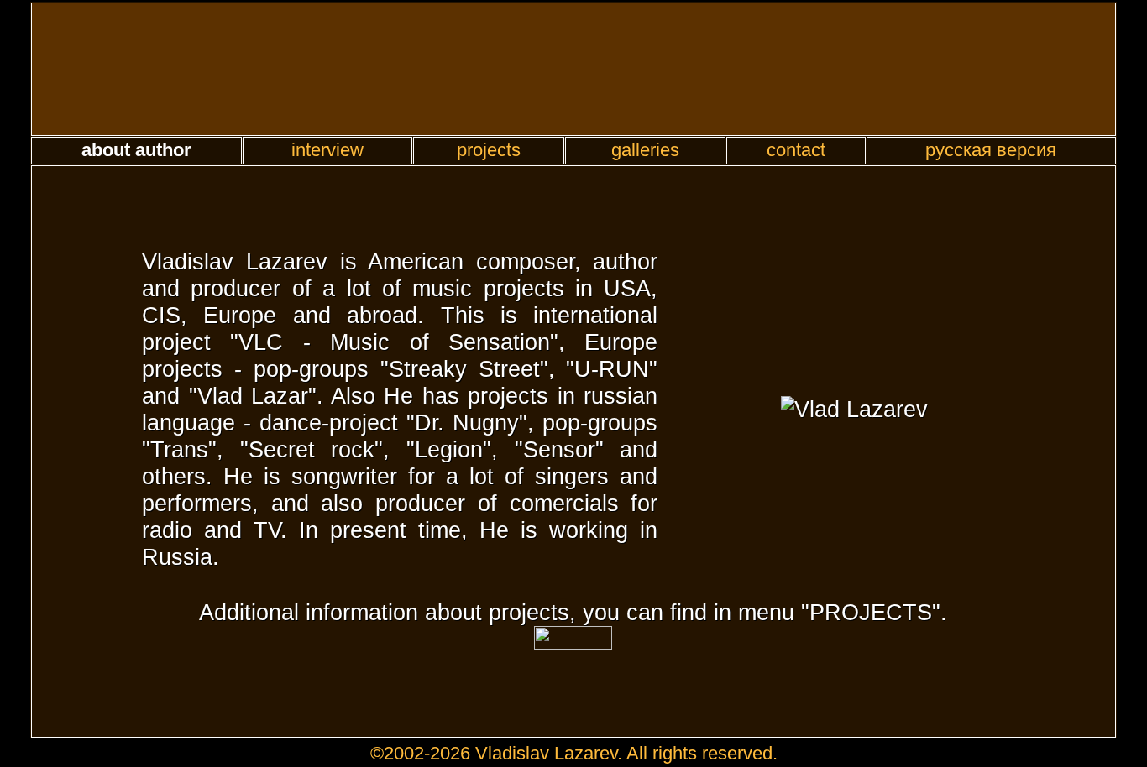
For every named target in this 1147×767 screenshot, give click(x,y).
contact (796, 149)
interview (327, 149)
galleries (645, 149)
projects (489, 149)
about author (136, 149)
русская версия (990, 149)
